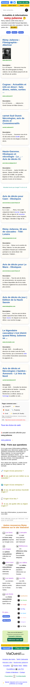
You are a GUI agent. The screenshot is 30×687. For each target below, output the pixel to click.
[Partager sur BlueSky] (5, 62)
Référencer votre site (15, 639)
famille (18, 136)
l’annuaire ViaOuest (15, 636)
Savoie (9, 318)
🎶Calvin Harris (14, 5)
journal (17, 212)
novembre (21, 214)
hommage (6, 396)
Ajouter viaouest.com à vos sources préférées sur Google (15, 682)
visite (25, 353)
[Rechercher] (26, 10)
